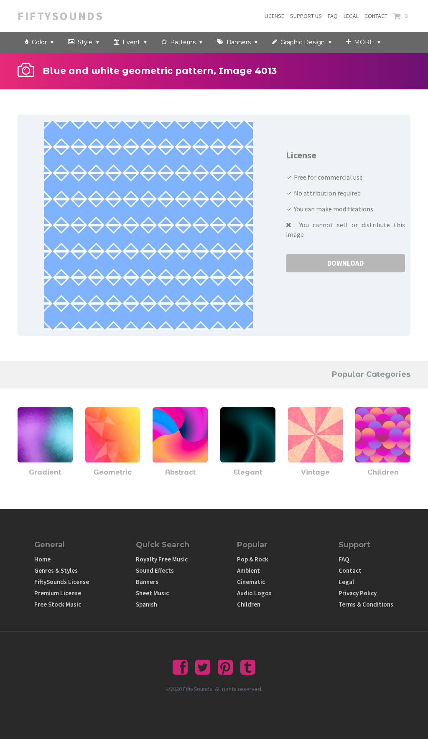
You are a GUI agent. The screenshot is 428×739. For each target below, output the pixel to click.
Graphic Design (301, 42)
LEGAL (351, 16)
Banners (237, 42)
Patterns (182, 42)
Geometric (113, 472)
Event (130, 42)
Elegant (247, 472)
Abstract (180, 472)
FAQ (333, 16)
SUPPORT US (306, 16)
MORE (363, 42)
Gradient (45, 472)
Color (38, 42)
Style (84, 42)
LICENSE (274, 16)
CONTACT (375, 16)
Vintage (315, 472)
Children (383, 472)
